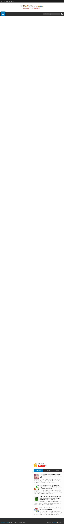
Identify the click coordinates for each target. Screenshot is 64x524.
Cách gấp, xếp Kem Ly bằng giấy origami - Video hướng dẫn (51, 440)
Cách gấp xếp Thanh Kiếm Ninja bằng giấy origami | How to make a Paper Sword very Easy (51, 476)
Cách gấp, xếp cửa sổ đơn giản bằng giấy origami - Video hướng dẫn (11, 441)
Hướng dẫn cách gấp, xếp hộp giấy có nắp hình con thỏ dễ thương (50, 508)
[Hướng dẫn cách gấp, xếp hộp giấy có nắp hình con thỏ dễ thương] (36, 509)
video (26, 34)
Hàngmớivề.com (5, 522)
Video (3, 365)
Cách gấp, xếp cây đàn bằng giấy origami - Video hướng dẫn (31, 440)
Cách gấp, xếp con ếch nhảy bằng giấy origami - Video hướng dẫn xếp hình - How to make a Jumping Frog (50, 487)
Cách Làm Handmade (11, 412)
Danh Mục (57, 470)
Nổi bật (48, 470)
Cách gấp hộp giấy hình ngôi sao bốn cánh (15, 406)
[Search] (62, 14)
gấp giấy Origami (29, 31)
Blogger (55, 522)
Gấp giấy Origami (22, 412)
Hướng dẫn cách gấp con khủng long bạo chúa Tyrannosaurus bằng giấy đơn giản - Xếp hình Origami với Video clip (50, 498)
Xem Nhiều (38, 470)
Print (52, 28)
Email (57, 28)
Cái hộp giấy (46, 31)
